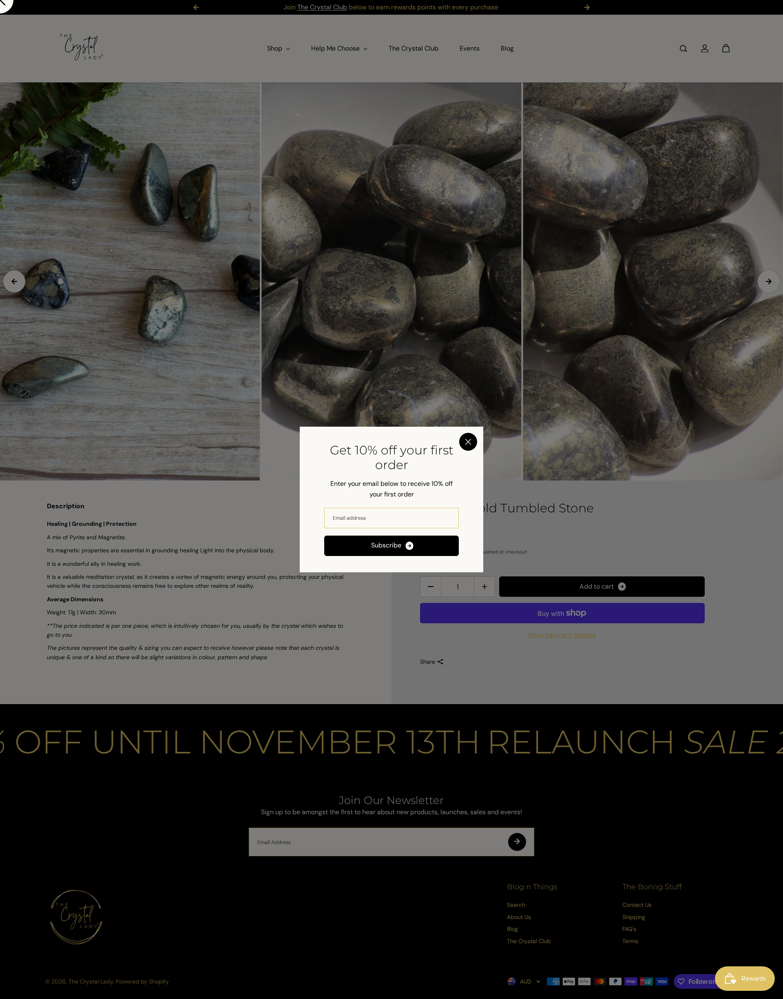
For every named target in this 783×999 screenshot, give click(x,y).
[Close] (468, 442)
